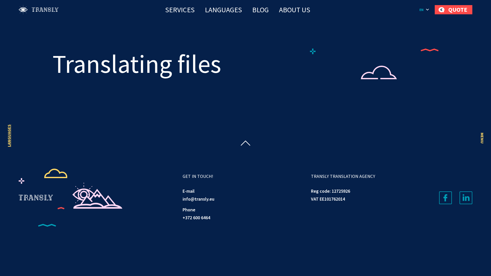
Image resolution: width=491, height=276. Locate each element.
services (180, 10)
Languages (223, 10)
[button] (424, 10)
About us (294, 10)
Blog (260, 10)
